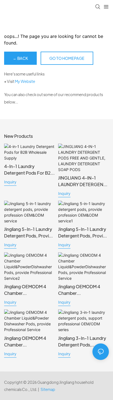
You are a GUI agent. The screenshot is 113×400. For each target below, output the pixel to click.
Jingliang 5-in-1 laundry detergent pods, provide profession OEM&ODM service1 (83, 232)
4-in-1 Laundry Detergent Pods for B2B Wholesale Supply (29, 169)
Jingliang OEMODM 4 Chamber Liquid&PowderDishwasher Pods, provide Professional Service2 (28, 290)
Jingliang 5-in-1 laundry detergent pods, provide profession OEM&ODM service (29, 232)
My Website (25, 81)
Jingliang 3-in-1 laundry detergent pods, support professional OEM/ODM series (82, 341)
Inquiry (10, 182)
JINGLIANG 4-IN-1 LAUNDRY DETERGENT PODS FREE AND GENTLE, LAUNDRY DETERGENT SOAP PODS (82, 181)
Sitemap (48, 389)
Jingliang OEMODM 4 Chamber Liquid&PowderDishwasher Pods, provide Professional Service (82, 290)
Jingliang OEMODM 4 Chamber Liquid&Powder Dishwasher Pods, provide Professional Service (25, 341)
